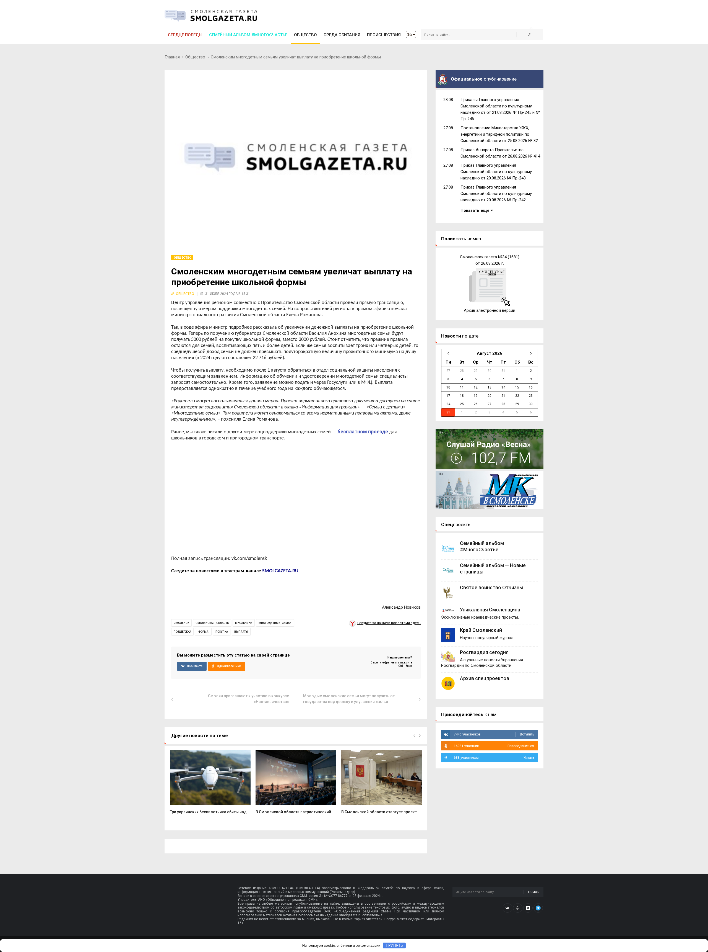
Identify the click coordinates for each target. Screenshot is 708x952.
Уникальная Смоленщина (490, 610)
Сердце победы (185, 34)
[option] (210, 785)
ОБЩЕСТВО (305, 34)
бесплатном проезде (362, 431)
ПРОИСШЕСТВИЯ (384, 34)
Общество (195, 57)
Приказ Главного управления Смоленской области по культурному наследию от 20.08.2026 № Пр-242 (496, 193)
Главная (172, 57)
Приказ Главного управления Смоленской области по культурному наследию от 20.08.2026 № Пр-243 (496, 172)
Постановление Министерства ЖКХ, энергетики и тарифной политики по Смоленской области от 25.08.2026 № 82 (499, 134)
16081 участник (494, 746)
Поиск (533, 892)
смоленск (181, 622)
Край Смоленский (481, 630)
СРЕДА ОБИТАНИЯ (342, 34)
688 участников (494, 758)
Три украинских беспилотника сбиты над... (210, 812)
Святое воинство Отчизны (491, 587)
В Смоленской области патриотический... (295, 812)
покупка (221, 631)
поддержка (182, 631)
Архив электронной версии (489, 310)
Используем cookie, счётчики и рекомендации (341, 945)
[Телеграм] (538, 908)
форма (203, 631)
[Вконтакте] (507, 908)
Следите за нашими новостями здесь (389, 623)
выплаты (241, 631)
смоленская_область (212, 622)
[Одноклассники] (517, 908)
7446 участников (494, 734)
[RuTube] (528, 908)
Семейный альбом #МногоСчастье (248, 34)
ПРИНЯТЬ (394, 945)
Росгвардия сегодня (484, 652)
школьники (243, 622)
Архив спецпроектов (484, 678)
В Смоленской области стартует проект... (380, 812)
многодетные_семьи (275, 622)
